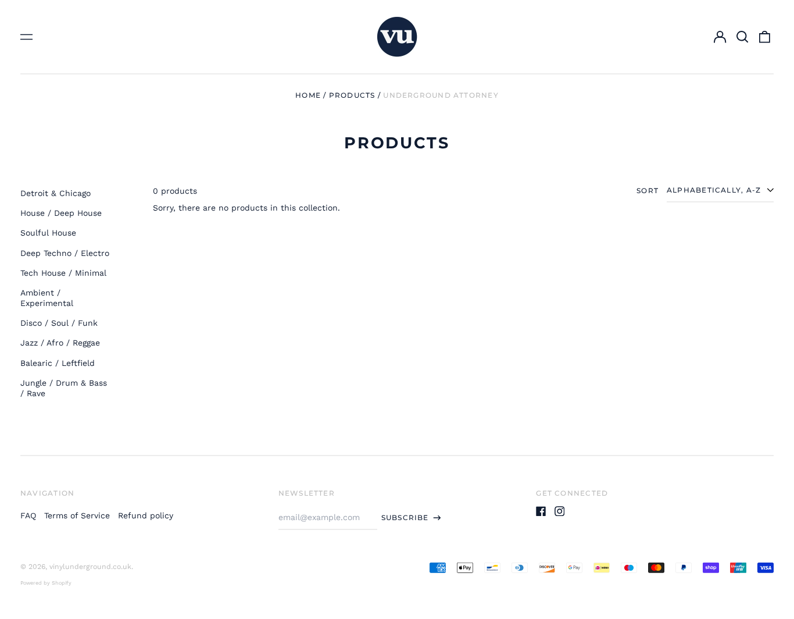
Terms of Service (77, 515)
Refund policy (145, 515)
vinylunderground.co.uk (90, 567)
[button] (742, 36)
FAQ (28, 515)
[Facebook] (541, 511)
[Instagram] (560, 511)
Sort (647, 190)
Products (352, 95)
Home (308, 95)
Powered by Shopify (45, 583)
